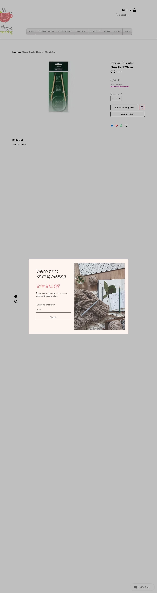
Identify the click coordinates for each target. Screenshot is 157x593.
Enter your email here (45, 305)
